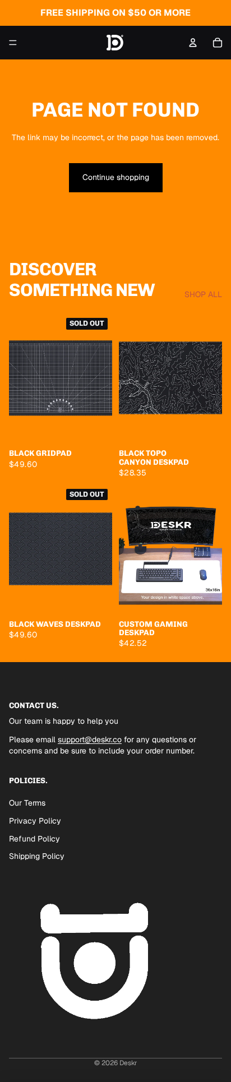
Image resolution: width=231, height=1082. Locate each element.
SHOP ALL (203, 294)
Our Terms (27, 803)
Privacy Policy (35, 821)
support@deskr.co (90, 740)
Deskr (128, 1062)
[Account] (193, 42)
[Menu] (13, 43)
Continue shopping (115, 177)
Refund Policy (34, 839)
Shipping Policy (36, 856)
